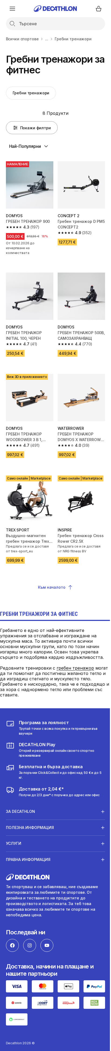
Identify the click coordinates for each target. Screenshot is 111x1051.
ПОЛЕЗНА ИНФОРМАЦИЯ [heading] (30, 819)
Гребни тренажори (31, 93)
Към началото (51, 587)
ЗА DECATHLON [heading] (20, 803)
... (46, 39)
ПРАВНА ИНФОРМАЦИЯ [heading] (28, 851)
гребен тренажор (75, 668)
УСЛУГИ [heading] (13, 835)
